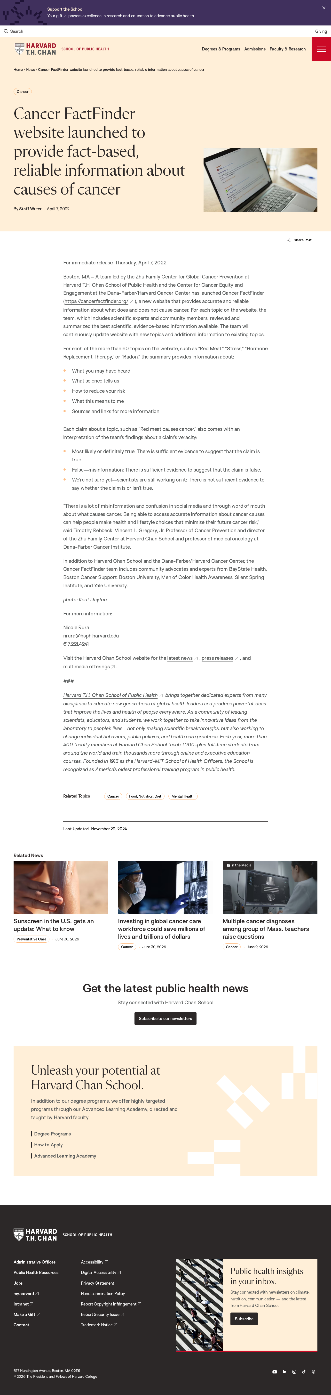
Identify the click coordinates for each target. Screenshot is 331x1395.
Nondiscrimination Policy (103, 1293)
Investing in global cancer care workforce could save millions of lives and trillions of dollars (161, 928)
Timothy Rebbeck (92, 530)
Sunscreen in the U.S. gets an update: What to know (54, 924)
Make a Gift (24, 1314)
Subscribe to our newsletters (165, 1018)
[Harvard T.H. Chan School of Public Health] (63, 1234)
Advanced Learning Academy (65, 1156)
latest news (180, 658)
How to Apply (48, 1145)
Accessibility (92, 1261)
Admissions (255, 48)
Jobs (18, 1283)
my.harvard (24, 1293)
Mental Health (183, 796)
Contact (21, 1324)
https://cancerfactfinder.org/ (96, 301)
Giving (321, 31)
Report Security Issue (100, 1314)
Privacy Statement (97, 1283)
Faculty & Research (288, 48)
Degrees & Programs (221, 48)
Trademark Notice (97, 1324)
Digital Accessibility (98, 1272)
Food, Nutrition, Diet (145, 796)
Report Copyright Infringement (108, 1303)
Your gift (54, 15)
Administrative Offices (35, 1261)
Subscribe (244, 1318)
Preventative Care (31, 939)
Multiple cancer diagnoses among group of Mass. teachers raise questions (266, 928)
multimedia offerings (86, 666)
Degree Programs (52, 1134)
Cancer (23, 91)
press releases (217, 658)
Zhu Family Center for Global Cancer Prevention (189, 276)
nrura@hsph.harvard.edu (91, 635)
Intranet (21, 1303)
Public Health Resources (36, 1272)
